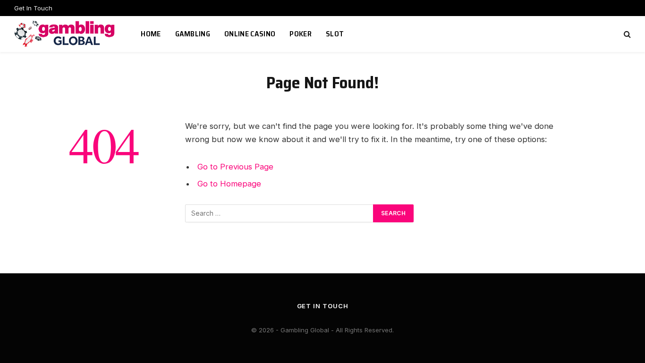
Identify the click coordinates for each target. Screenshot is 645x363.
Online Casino (249, 34)
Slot (335, 34)
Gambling (193, 34)
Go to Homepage (229, 183)
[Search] (626, 34)
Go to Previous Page (235, 166)
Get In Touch (33, 8)
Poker (300, 34)
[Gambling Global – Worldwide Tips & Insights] (65, 34)
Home (151, 34)
